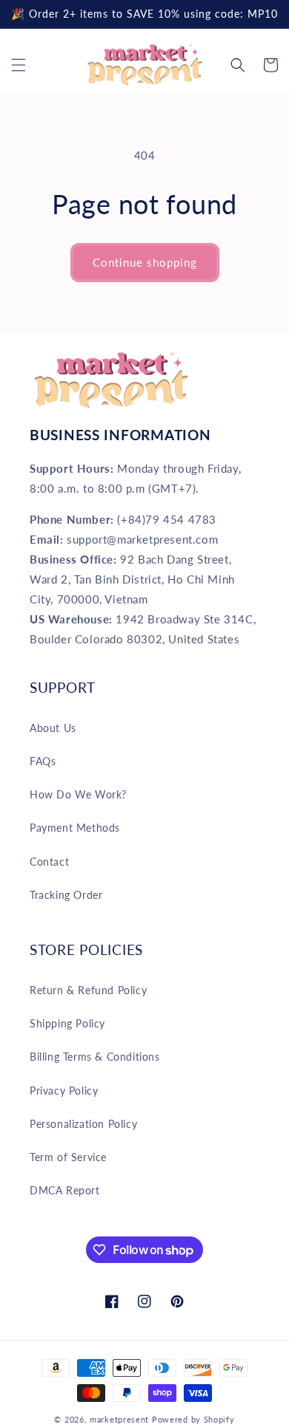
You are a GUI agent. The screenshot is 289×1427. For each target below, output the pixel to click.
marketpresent (119, 1419)
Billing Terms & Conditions (95, 1056)
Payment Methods (75, 827)
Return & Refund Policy (88, 990)
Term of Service (68, 1157)
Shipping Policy (67, 1023)
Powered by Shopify (193, 1419)
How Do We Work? (78, 794)
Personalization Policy (83, 1124)
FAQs (43, 761)
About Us (53, 728)
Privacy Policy (64, 1090)
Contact (49, 861)
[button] (18, 65)
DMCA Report (65, 1190)
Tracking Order (66, 895)
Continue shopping (145, 262)
